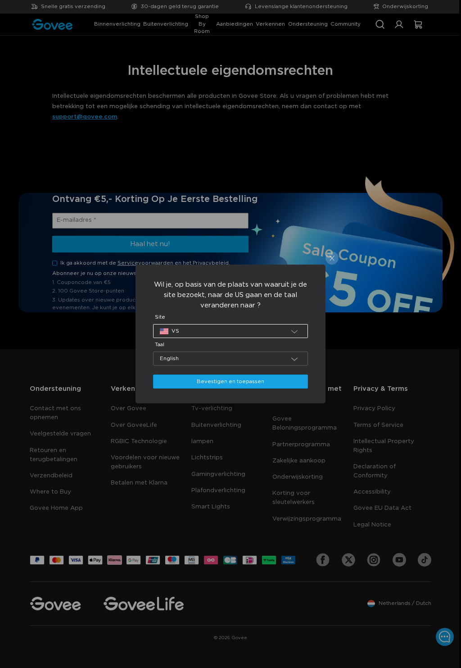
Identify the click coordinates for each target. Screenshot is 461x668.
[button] (228, 331)
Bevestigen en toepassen (228, 381)
